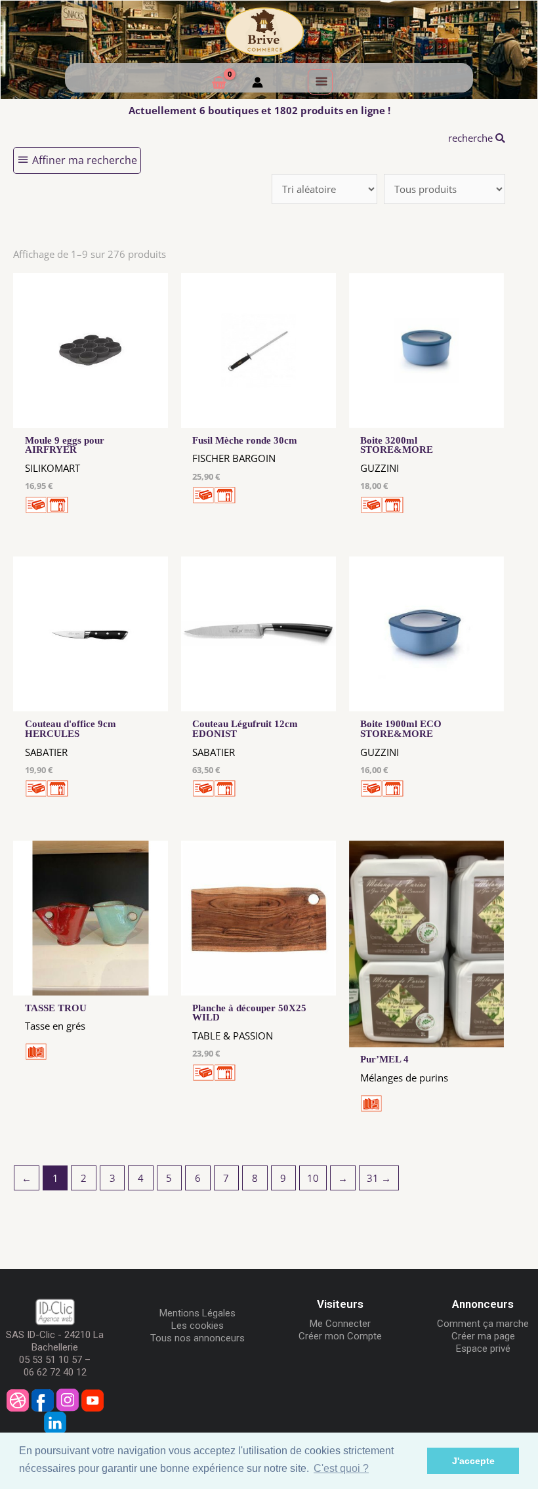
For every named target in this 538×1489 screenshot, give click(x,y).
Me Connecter (340, 1324)
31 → (379, 1178)
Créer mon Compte (340, 1336)
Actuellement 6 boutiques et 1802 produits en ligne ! (259, 110)
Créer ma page (483, 1336)
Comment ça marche (483, 1324)
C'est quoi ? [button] (341, 1468)
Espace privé (483, 1348)
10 (313, 1178)
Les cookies (197, 1326)
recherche (471, 137)
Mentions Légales (197, 1313)
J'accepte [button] (473, 1461)
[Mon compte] (257, 84)
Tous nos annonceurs (197, 1338)
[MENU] (320, 81)
